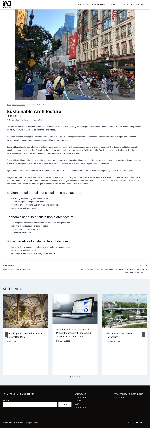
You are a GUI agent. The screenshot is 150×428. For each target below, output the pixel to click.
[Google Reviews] (145, 422)
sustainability (70, 127)
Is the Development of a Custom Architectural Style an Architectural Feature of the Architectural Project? (113, 269)
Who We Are (83, 5)
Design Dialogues (18, 105)
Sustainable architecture (17, 147)
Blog (77, 404)
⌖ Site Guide (119, 397)
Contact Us (127, 5)
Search (6, 400)
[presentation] (25, 311)
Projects (113, 5)
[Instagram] (124, 422)
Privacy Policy (120, 394)
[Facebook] (137, 422)
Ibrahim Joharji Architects (18, 394)
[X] (132, 422)
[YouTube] (141, 422)
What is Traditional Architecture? (17, 268)
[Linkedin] (128, 422)
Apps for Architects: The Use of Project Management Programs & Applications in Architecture (73, 333)
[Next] (143, 334)
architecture (48, 137)
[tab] (70, 376)
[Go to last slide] (6, 334)
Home (9, 105)
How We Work (98, 5)
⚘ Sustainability (136, 394)
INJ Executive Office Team (18, 120)
